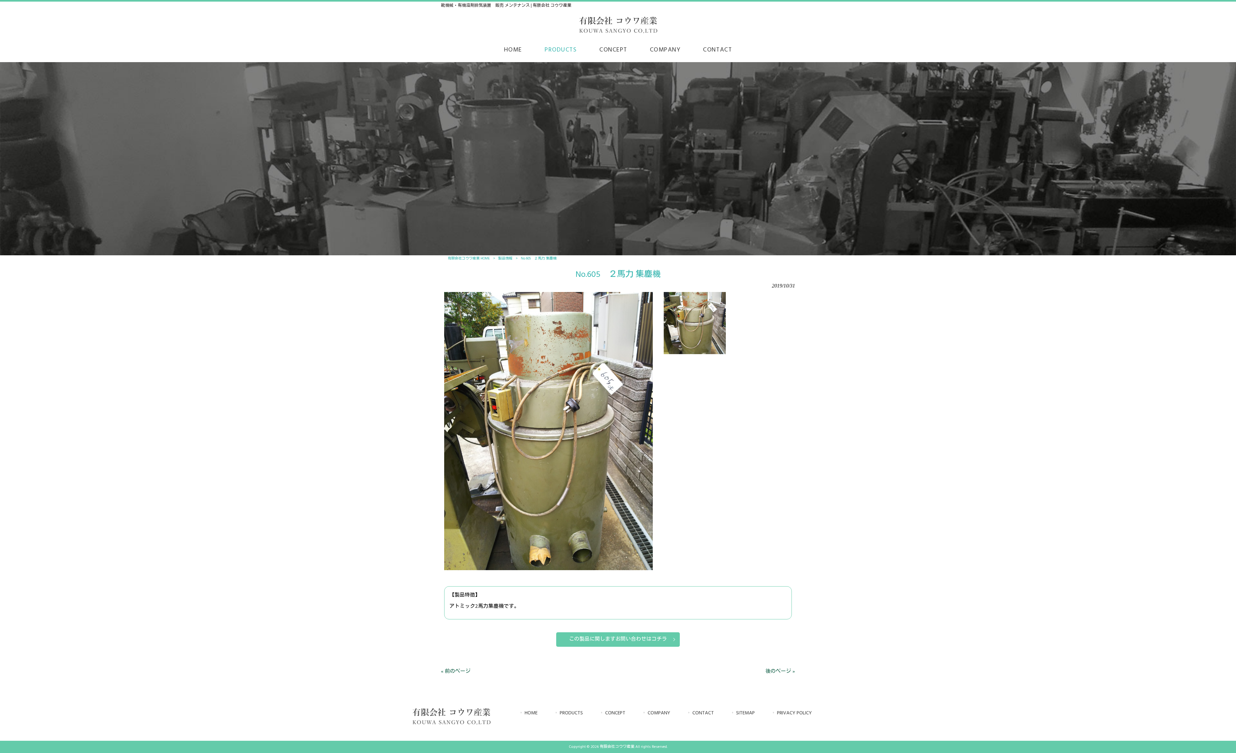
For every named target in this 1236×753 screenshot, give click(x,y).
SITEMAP (745, 713)
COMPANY (659, 713)
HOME (531, 713)
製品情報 (505, 258)
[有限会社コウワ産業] (618, 32)
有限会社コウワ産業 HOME (469, 258)
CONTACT (703, 713)
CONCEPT (615, 713)
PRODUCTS (571, 713)
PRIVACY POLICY (794, 713)
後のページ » (780, 671)
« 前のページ (456, 671)
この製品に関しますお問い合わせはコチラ (618, 639)
